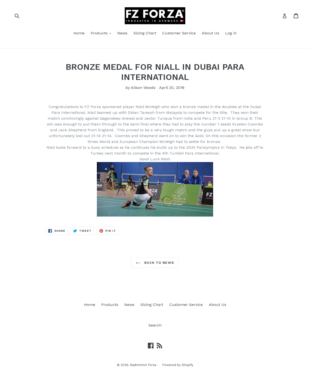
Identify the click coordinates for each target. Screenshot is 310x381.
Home (79, 33)
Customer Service (179, 33)
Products (100, 33)
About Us (210, 33)
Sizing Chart (144, 33)
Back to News (158, 262)
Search (155, 325)
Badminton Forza (143, 365)
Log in (231, 33)
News (122, 33)
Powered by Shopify (177, 365)
